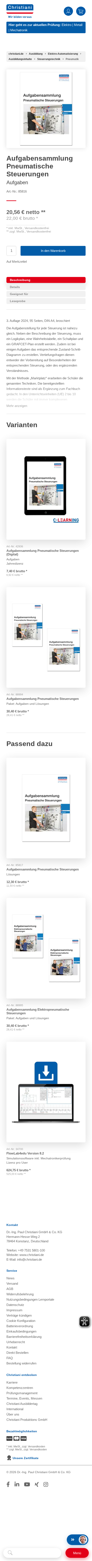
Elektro (66, 25)
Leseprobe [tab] (17, 301)
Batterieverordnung (19, 1326)
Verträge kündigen (19, 1315)
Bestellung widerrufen (21, 1363)
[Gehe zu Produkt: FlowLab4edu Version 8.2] (46, 1092)
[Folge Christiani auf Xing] (37, 1484)
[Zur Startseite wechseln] (19, 7)
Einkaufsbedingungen (21, 1331)
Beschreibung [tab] (20, 280)
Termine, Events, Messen (24, 1398)
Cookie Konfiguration (20, 1321)
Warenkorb (81, 11)
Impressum (14, 1310)
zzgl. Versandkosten (33, 1446)
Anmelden (68, 11)
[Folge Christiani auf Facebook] (8, 1484)
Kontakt (11, 1347)
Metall (78, 25)
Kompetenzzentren (19, 1388)
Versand (12, 1283)
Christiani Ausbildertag (21, 1403)
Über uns (12, 1414)
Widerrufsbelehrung (20, 1294)
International (14, 1409)
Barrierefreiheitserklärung (24, 1336)
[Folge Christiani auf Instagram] (45, 1484)
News (10, 1278)
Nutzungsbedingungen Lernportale (30, 1299)
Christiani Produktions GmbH (26, 1419)
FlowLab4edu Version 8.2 (25, 1153)
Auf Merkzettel (16, 261)
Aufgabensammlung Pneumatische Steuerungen (42, 699)
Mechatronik (19, 30)
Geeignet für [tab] (19, 294)
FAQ (9, 1358)
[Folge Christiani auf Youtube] (27, 1484)
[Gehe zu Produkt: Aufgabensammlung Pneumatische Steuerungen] (46, 637)
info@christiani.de (29, 1259)
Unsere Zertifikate (25, 1458)
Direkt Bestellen (17, 1352)
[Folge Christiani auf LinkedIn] (17, 1484)
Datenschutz (15, 1305)
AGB (9, 1289)
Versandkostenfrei (37, 228)
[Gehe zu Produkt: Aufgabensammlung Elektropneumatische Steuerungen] (46, 948)
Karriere (12, 1382)
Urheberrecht (15, 1342)
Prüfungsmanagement (21, 1393)
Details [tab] (15, 287)
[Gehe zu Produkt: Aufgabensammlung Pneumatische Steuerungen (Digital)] (46, 489)
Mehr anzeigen (16, 406)
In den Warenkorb (53, 251)
